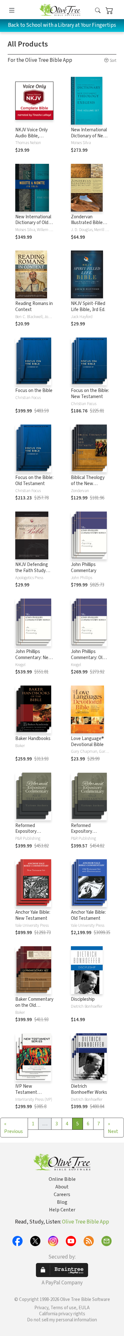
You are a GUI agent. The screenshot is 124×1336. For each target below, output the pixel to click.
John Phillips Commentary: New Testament (33, 657)
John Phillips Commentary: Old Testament (88, 657)
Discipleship (83, 999)
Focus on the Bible (33, 390)
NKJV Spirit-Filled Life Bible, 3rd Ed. (88, 306)
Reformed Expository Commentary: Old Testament (88, 834)
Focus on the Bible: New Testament (90, 393)
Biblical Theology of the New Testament (88, 483)
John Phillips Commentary (83, 567)
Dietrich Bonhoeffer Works (89, 1089)
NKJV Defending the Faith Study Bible (31, 570)
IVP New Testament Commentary (28, 1092)
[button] (97, 10)
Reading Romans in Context (34, 306)
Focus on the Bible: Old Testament (34, 480)
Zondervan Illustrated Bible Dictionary (87, 223)
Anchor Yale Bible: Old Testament (88, 915)
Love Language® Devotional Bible (87, 741)
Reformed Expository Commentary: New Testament (33, 834)
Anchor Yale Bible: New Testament (32, 915)
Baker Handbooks (33, 738)
